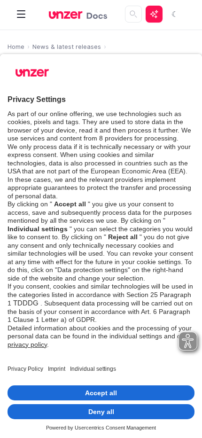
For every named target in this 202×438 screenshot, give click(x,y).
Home (16, 46)
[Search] (133, 14)
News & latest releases (66, 46)
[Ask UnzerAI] (154, 14)
